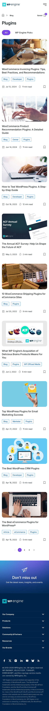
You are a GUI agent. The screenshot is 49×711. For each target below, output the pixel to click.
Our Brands (7, 648)
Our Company (8, 614)
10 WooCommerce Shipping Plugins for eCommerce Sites (23, 295)
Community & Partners (12, 634)
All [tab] (6, 32)
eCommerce (19, 532)
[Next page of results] (34, 550)
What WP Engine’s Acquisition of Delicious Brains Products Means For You (22, 354)
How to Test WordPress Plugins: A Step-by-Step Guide (24, 188)
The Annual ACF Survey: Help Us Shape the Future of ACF (24, 245)
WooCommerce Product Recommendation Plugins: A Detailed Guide (22, 129)
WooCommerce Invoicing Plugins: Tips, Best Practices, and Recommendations (24, 71)
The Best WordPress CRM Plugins (20, 468)
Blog (11, 15)
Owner (15, 139)
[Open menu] (44, 4)
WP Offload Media (32, 364)
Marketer (17, 421)
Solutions (6, 628)
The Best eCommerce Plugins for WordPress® (20, 524)
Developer (17, 79)
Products (6, 621)
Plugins (30, 79)
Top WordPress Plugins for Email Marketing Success (20, 413)
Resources (7, 641)
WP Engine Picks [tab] (24, 32)
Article (6, 532)
